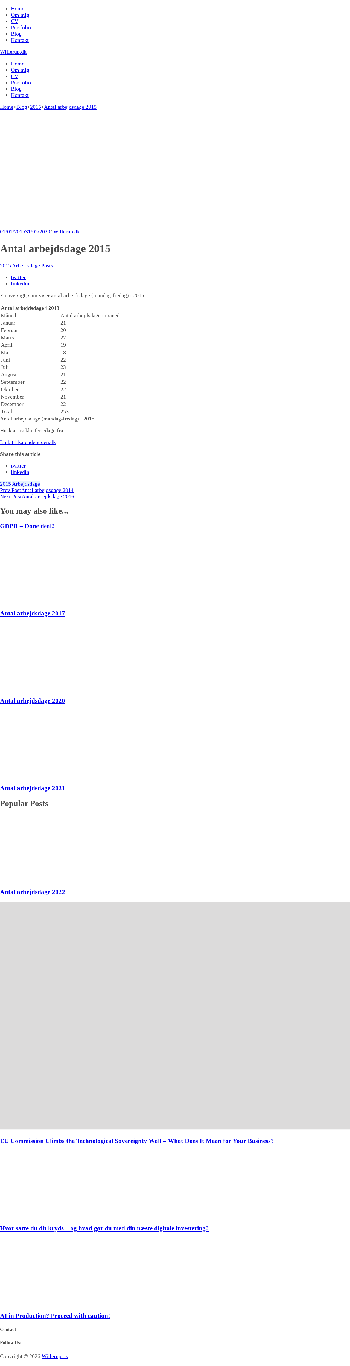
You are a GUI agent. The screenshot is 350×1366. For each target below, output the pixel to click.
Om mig (20, 15)
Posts (47, 265)
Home (17, 8)
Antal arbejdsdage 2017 (32, 613)
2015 (5, 265)
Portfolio (21, 27)
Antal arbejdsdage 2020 (32, 700)
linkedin (20, 283)
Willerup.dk (13, 52)
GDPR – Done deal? (27, 525)
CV (14, 21)
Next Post (37, 496)
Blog (16, 34)
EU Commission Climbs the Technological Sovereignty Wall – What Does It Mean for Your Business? (137, 1140)
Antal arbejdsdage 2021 (32, 788)
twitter (18, 277)
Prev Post (37, 490)
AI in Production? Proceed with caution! (55, 1315)
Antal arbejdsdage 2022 (32, 891)
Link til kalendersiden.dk (28, 442)
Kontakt (20, 40)
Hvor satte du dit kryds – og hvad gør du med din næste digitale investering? (104, 1228)
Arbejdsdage (26, 265)
